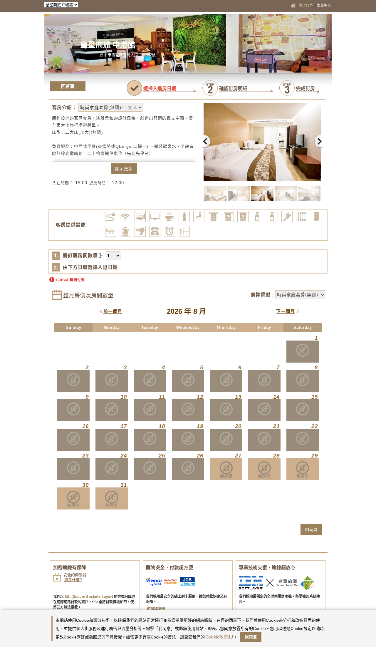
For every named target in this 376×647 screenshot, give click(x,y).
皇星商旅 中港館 (107, 44)
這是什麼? (73, 580)
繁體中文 (324, 5)
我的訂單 (306, 5)
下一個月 (285, 311)
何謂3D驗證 (156, 608)
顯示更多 (124, 168)
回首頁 (67, 86)
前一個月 (112, 311)
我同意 (251, 637)
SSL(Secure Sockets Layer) (89, 596)
